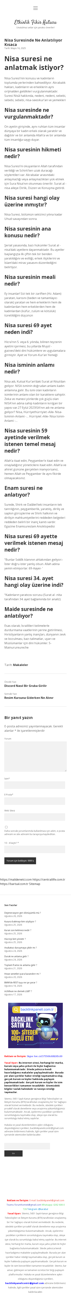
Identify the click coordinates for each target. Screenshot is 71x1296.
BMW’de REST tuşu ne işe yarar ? (20, 982)
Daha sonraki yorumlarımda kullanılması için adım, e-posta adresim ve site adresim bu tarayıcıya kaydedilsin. (34, 832)
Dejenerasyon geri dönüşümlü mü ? (22, 912)
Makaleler (20, 665)
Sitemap (34, 884)
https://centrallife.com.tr (48, 879)
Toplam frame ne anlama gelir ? (20, 965)
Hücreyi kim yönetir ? (15, 938)
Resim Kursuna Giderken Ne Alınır (29, 698)
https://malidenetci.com (16, 879)
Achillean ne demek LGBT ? (18, 991)
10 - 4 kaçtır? (11, 842)
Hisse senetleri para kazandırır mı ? (22, 973)
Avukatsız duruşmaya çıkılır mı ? (20, 947)
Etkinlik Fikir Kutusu (36, 22)
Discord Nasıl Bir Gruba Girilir (25, 686)
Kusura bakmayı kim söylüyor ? (20, 921)
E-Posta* (8, 794)
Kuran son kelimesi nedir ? (17, 930)
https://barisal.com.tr (14, 884)
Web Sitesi (9, 810)
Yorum (7, 738)
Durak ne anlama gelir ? (16, 956)
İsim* (7, 778)
